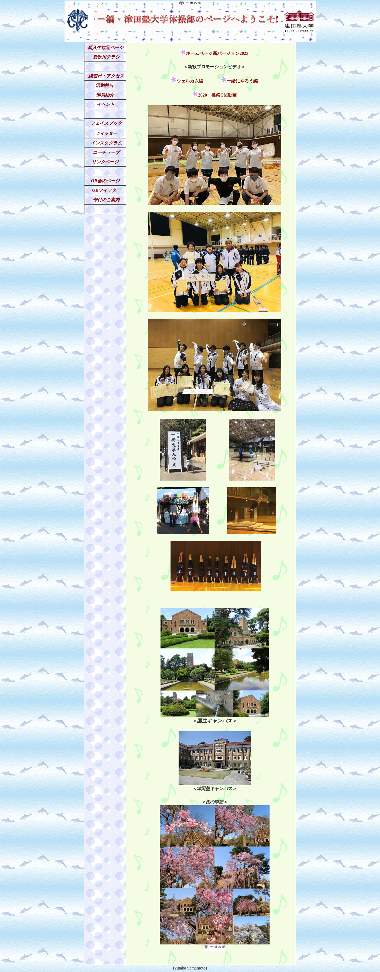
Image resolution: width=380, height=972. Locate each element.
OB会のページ (105, 180)
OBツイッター (106, 190)
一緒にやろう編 (242, 80)
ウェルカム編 (190, 80)
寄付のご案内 (106, 199)
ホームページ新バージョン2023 (217, 53)
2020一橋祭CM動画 (217, 95)
